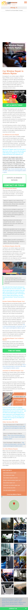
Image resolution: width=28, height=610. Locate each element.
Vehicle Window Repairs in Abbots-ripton (12, 599)
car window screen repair (9, 472)
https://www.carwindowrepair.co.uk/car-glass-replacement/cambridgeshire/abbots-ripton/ (14, 170)
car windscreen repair (8, 475)
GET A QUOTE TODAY (14, 105)
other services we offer (9, 487)
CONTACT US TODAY (14, 185)
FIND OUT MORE (14, 351)
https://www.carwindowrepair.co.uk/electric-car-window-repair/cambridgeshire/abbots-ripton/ (14, 326)
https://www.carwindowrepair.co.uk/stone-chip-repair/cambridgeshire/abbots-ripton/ (14, 366)
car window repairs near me (10, 477)
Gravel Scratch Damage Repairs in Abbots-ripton (13, 604)
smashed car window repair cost (11, 485)
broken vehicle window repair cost (12, 480)
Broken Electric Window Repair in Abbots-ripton (14, 602)
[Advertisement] (14, 27)
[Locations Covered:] (1, 2)
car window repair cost (9, 482)
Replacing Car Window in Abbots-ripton (12, 600)
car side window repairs (9, 490)
